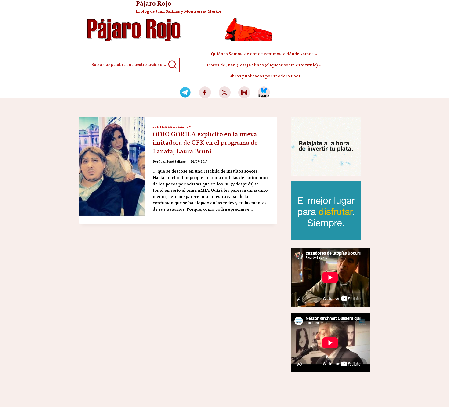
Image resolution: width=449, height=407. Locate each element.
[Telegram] (185, 92)
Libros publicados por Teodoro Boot (264, 76)
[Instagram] (244, 92)
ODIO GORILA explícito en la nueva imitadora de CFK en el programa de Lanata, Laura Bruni (205, 143)
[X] (225, 92)
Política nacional (168, 127)
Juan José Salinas (172, 162)
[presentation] (112, 166)
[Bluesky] (264, 92)
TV (189, 127)
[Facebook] (205, 92)
